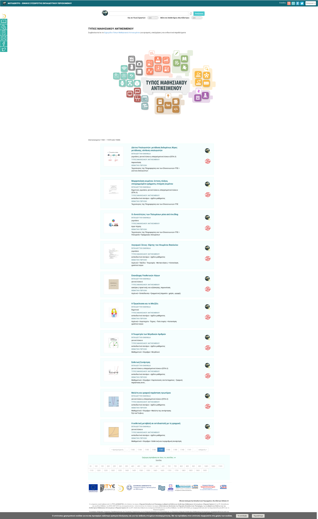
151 (102, 466)
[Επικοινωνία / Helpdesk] (3, 38)
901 (193, 466)
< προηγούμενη (117, 450)
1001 (206, 466)
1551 (148, 470)
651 (163, 466)
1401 (127, 470)
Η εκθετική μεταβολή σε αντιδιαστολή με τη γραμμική (155, 423)
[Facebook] (3, 43)
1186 (154, 450)
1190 (182, 450)
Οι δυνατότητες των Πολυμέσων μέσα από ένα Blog (154, 214)
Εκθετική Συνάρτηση (140, 362)
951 (199, 466)
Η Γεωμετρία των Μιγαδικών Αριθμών (148, 334)
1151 (92, 470)
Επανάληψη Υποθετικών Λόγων (145, 275)
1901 (198, 470)
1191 (189, 450)
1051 (213, 466)
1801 (184, 470)
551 (151, 466)
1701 (170, 470)
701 (169, 466)
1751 (177, 470)
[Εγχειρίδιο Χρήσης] (3, 21)
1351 (120, 470)
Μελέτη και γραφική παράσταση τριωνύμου (151, 393)
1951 (205, 470)
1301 (113, 470)
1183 (133, 450)
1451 (134, 470)
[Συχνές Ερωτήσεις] (3, 27)
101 (96, 466)
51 (91, 466)
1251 (106, 470)
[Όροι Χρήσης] (3, 32)
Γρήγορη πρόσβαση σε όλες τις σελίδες (157, 457)
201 (108, 466)
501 (144, 466)
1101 (220, 466)
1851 (191, 470)
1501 (141, 470)
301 (120, 466)
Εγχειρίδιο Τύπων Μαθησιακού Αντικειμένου (122, 33)
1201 (99, 470)
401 (132, 466)
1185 (147, 450)
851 (187, 466)
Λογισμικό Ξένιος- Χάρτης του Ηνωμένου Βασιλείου (154, 245)
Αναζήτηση (199, 14)
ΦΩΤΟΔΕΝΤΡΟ (40, 3)
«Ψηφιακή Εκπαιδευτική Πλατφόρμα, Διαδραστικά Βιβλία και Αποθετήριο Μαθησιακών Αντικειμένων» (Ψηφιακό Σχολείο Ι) (177, 504)
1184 (140, 450)
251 (114, 466)
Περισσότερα (258, 516)
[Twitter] (3, 49)
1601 (155, 470)
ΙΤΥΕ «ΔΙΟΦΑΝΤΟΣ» (118, 504)
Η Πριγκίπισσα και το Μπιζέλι (144, 303)
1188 (168, 450)
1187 (161, 450)
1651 (162, 470)
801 (181, 466)
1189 (175, 450)
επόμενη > (203, 450)
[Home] (3, 3)
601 (157, 466)
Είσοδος (282, 3)
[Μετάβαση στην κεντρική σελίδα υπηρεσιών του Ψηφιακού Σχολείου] (3, 16)
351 (126, 466)
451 (138, 466)
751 (175, 466)
